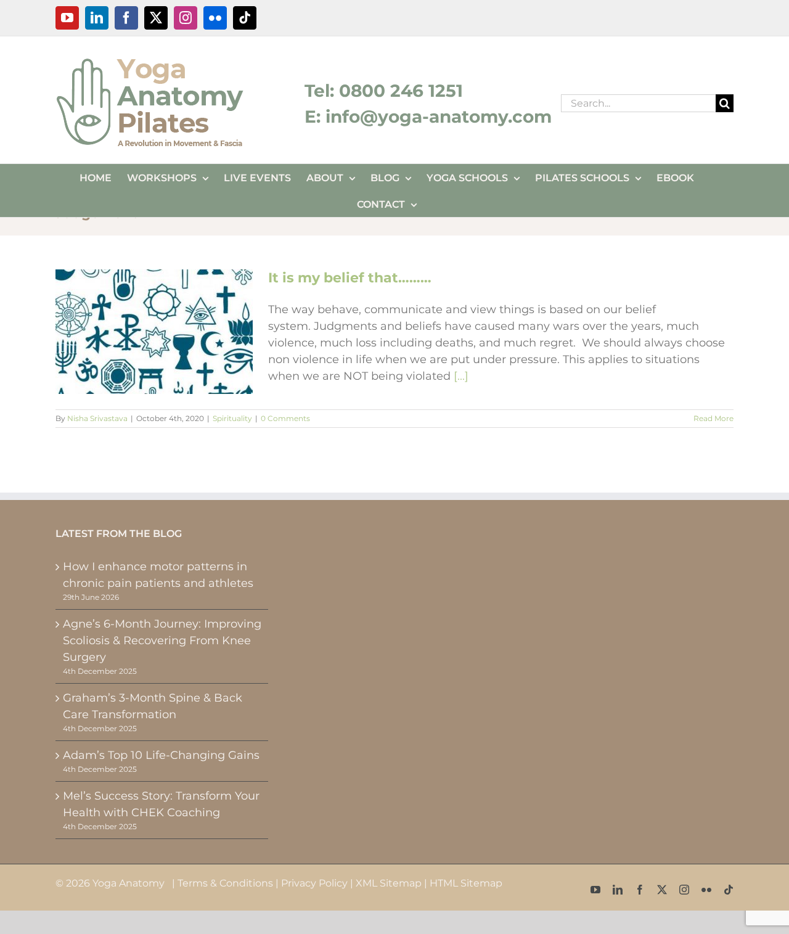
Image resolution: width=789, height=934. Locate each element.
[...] (461, 376)
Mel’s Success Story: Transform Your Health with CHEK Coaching (161, 804)
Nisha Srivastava (97, 418)
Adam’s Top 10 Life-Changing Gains (161, 755)
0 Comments (285, 418)
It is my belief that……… (349, 277)
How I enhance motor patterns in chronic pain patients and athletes (158, 575)
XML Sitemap (389, 883)
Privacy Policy (314, 883)
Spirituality (232, 418)
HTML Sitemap (466, 883)
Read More (713, 418)
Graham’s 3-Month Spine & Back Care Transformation (152, 706)
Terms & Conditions (225, 883)
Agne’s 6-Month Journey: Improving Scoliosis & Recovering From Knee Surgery (162, 640)
